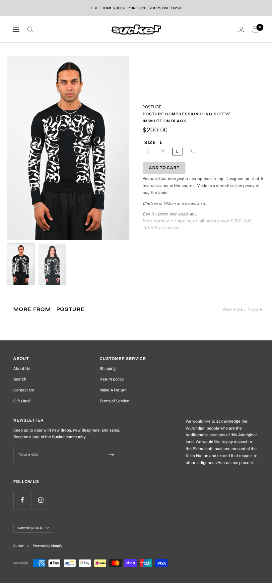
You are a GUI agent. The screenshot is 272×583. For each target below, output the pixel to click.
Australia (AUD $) (30, 528)
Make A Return (113, 390)
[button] (21, 264)
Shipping (108, 368)
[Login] (241, 29)
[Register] (111, 454)
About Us (21, 368)
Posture (152, 106)
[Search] (30, 29)
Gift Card (21, 401)
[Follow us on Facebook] (22, 500)
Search (19, 379)
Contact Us (23, 390)
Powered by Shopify (47, 546)
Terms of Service (114, 401)
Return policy (112, 379)
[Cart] (255, 29)
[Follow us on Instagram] (41, 500)
